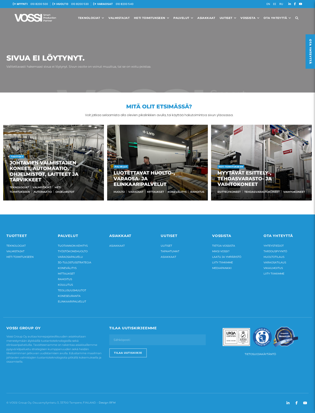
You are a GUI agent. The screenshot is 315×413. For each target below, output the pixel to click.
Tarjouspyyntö (275, 251)
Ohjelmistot (65, 191)
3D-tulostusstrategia (74, 262)
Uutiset (226, 18)
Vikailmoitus (273, 268)
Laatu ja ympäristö (226, 256)
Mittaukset (155, 191)
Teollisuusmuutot (72, 290)
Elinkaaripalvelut (72, 301)
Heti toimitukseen (150, 18)
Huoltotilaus (274, 256)
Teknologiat (89, 18)
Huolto (119, 191)
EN (268, 4)
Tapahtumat (170, 251)
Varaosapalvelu (70, 256)
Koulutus (65, 284)
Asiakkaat (206, 18)
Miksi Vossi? (221, 251)
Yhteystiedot (274, 245)
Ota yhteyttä (276, 18)
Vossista (248, 18)
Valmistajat (119, 18)
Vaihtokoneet (294, 191)
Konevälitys (177, 191)
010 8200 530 (80, 4)
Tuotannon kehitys (73, 245)
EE (274, 4)
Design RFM (107, 402)
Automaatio (43, 191)
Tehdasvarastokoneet (262, 191)
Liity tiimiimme (222, 262)
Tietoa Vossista (223, 245)
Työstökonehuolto (73, 251)
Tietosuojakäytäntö (260, 354)
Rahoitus (197, 191)
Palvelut (181, 18)
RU (281, 4)
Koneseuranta (69, 296)
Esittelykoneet (229, 191)
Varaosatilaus (275, 262)
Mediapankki (222, 268)
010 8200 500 (39, 4)
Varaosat (135, 191)
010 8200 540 (125, 4)
